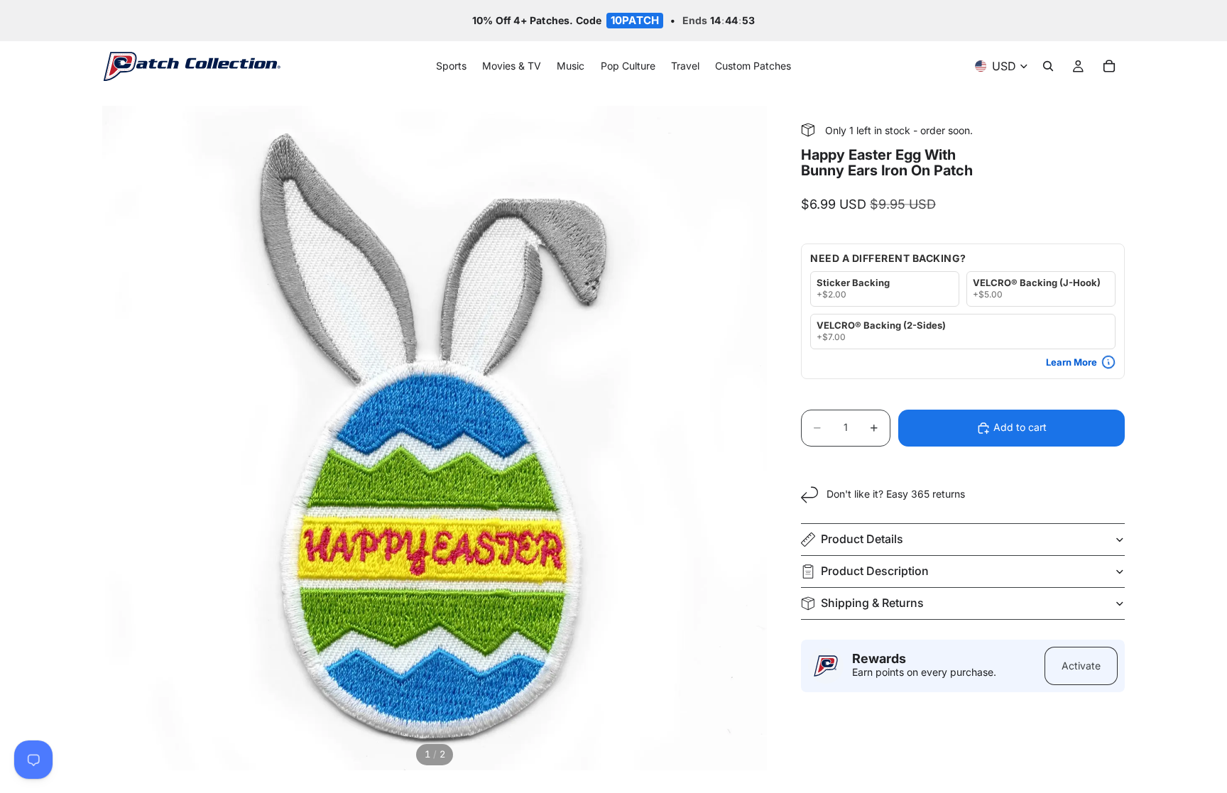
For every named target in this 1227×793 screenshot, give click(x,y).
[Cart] (1109, 66)
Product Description (875, 571)
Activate (1081, 666)
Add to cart (1020, 427)
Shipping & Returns (872, 603)
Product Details (862, 539)
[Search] (1048, 66)
